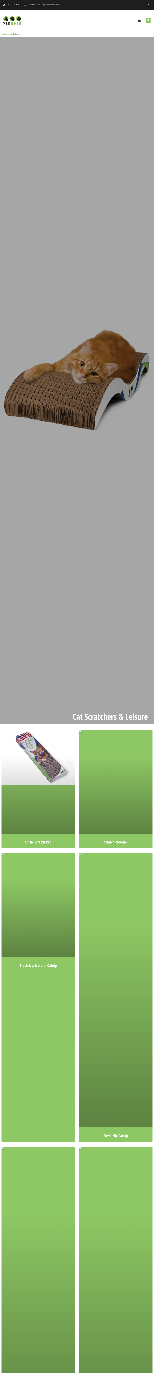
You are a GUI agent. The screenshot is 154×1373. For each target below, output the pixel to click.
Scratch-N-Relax (115, 842)
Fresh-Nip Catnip (115, 1135)
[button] (139, 20)
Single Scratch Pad (38, 842)
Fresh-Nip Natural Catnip (38, 965)
